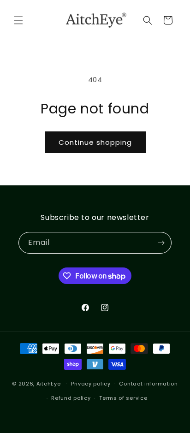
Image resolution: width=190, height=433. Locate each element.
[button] (18, 20)
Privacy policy (91, 383)
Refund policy (70, 398)
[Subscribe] (161, 243)
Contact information (148, 383)
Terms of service (123, 398)
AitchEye (48, 383)
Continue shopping (95, 142)
